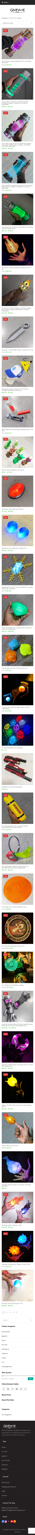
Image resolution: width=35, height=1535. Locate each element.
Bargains (5, 1469)
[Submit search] (31, 1320)
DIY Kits (4, 1345)
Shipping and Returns (9, 1487)
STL (3, 1362)
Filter (30, 1379)
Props (4, 1358)
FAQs (3, 1491)
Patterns (5, 1353)
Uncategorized (7, 1366)
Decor (4, 1340)
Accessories (6, 1332)
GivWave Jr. (6, 1349)
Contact (4, 1495)
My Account (6, 1482)
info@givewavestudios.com (15, 1510)
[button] (5, 2)
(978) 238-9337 (12, 1508)
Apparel (4, 1336)
